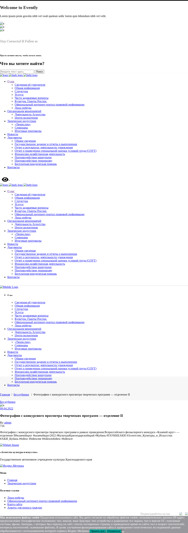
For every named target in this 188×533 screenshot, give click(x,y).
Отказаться (113, 531)
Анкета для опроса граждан (24, 507)
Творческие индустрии (21, 483)
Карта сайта (14, 504)
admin (7, 422)
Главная (5, 394)
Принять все (97, 531)
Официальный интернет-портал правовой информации (42, 501)
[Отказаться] (123, 531)
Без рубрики (21, 394)
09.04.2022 (6, 408)
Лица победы (15, 497)
